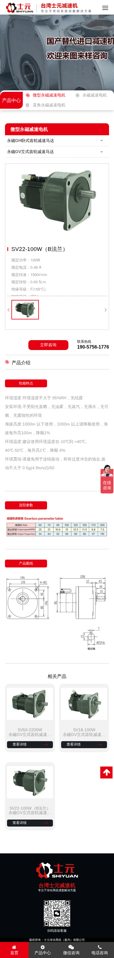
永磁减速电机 (94, 95)
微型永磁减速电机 (49, 95)
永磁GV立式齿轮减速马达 (30, 152)
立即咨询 (48, 345)
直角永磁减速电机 (49, 105)
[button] (8, 309)
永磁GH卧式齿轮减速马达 (30, 140)
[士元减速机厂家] (57, 870)
